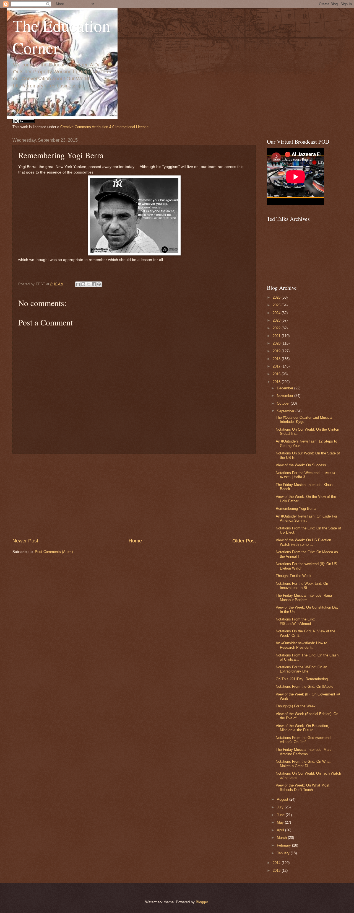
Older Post (244, 541)
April (281, 830)
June (281, 815)
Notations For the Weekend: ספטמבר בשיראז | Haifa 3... (305, 475)
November (285, 396)
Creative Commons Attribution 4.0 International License (104, 127)
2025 (277, 305)
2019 (277, 351)
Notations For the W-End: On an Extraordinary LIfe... (301, 669)
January (284, 853)
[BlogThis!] (83, 284)
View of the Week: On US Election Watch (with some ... (303, 542)
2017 (277, 366)
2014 (277, 863)
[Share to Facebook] (94, 284)
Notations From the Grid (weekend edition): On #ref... (303, 740)
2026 (277, 297)
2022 (277, 328)
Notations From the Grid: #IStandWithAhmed (295, 621)
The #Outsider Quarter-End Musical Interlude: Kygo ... (304, 419)
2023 (277, 320)
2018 (277, 359)
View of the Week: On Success (301, 465)
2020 (277, 343)
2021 (277, 336)
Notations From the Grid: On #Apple (304, 686)
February (284, 845)
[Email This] (78, 284)
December (285, 388)
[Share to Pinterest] (99, 284)
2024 (277, 313)
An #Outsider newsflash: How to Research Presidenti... (301, 645)
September (286, 411)
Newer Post (25, 541)
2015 (277, 382)
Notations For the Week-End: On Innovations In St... (302, 585)
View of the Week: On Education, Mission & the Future (302, 728)
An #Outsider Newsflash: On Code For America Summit (306, 518)
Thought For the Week (293, 576)
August (283, 799)
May (281, 822)
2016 (277, 374)
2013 (277, 870)
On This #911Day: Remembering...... (305, 679)
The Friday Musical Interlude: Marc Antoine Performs (304, 752)
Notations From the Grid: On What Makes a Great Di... (303, 763)
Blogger (202, 902)
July (281, 807)
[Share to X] (88, 284)
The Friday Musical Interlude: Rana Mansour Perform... (304, 597)
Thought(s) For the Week (296, 706)
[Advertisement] (134, 495)
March (282, 838)
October (284, 403)
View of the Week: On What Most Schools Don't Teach (302, 787)
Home (135, 541)
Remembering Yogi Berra (296, 508)
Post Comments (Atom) (54, 552)
